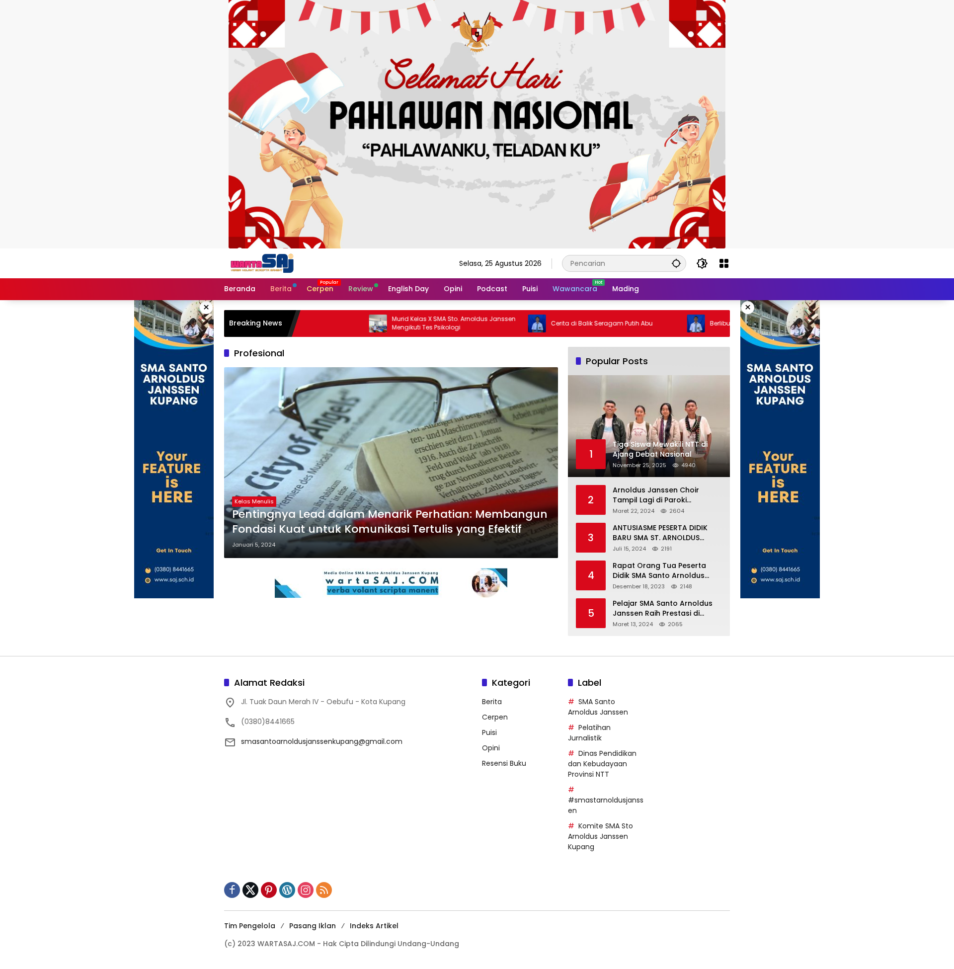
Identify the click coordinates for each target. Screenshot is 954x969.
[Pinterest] (269, 890)
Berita (492, 702)
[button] (676, 263)
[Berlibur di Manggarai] (656, 323)
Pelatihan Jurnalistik (589, 733)
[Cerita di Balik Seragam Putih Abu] (497, 323)
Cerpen (495, 717)
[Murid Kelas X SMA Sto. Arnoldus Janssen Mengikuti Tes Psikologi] (338, 323)
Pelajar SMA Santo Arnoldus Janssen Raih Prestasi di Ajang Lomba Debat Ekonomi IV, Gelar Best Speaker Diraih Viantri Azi (665, 608)
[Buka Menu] (724, 263)
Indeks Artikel (374, 926)
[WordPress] (287, 890)
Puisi (489, 732)
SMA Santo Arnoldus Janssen (598, 707)
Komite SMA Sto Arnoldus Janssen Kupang (600, 836)
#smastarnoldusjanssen (605, 805)
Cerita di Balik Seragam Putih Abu (562, 323)
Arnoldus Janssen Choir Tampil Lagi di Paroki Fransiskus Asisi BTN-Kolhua (663, 495)
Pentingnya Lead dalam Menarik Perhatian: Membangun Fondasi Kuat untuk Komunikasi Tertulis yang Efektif (390, 522)
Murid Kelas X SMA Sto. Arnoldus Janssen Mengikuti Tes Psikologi (414, 323)
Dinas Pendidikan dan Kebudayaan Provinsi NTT (602, 763)
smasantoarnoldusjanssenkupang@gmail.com (321, 741)
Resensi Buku (504, 763)
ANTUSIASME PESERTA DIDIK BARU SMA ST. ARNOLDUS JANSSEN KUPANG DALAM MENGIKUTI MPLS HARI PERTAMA (660, 533)
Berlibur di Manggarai (703, 323)
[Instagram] (306, 890)
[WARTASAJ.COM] (260, 263)
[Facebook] (232, 890)
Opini (491, 748)
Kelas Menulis (254, 501)
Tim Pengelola (249, 926)
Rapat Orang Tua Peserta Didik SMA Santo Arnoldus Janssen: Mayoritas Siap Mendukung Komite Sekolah (663, 570)
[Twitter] (250, 890)
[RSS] (324, 890)
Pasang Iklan (312, 926)
